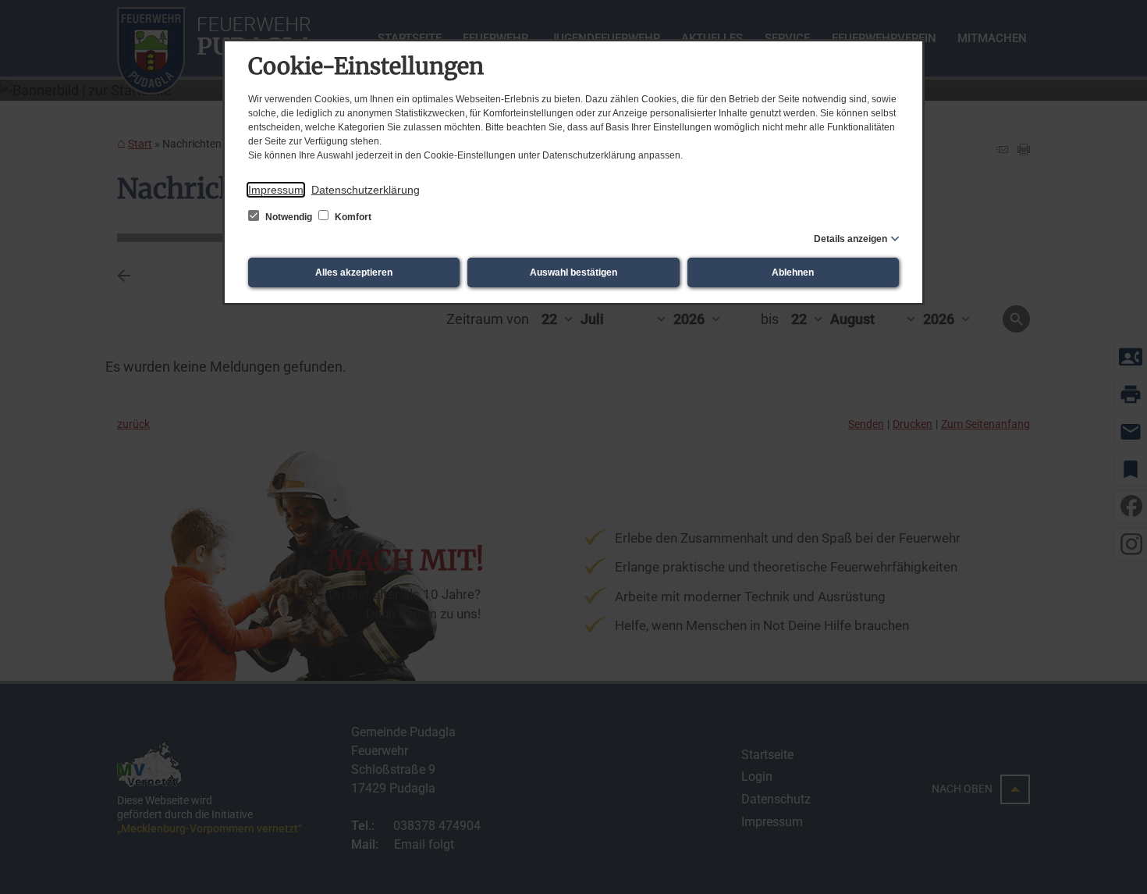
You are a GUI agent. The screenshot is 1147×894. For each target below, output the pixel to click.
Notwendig (288, 217)
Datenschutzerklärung (365, 189)
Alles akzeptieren (353, 272)
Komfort (351, 217)
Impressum (276, 189)
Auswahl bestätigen (573, 272)
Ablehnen (793, 272)
